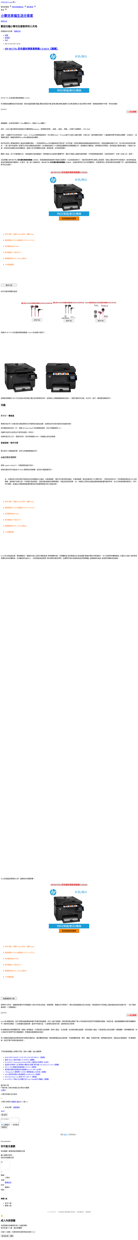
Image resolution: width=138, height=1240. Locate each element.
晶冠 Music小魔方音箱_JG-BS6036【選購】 (20, 1060)
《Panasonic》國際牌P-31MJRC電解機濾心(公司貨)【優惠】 (26, 1072)
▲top (2, 1111)
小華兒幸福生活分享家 (17, 15)
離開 (11, 1236)
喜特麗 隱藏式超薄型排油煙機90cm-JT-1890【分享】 (23, 1069)
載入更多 (4, 1115)
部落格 (7, 38)
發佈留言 (4, 1127)
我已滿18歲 (5, 1236)
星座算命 (16, 1107)
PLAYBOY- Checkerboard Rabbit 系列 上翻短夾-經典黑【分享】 (27, 1062)
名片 (6, 40)
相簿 (6, 35)
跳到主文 (4, 21)
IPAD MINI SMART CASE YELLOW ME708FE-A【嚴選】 (25, 1057)
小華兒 (3, 1090)
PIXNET (54, 1212)
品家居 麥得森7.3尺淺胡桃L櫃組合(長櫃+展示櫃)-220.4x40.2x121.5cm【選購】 (32, 1065)
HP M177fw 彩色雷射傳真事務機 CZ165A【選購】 (32, 48)
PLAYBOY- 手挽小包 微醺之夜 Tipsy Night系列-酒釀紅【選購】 (27, 1079)
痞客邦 (13, 1102)
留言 (18, 1102)
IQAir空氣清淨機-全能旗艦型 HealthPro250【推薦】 (23, 1074)
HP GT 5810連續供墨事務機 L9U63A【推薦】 (21, 1067)
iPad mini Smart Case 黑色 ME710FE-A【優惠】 (21, 1077)
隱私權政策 (80, 1212)
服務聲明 (88, 1212)
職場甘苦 (17, 31)
